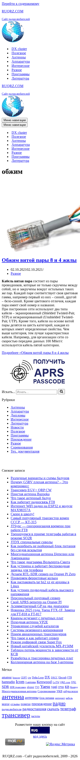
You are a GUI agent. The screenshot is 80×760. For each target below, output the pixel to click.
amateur (7, 677)
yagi (54, 687)
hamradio (8, 682)
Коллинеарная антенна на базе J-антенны (42, 662)
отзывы (15, 704)
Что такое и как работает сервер (35, 638)
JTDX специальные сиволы (32, 542)
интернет (60, 698)
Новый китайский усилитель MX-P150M (42, 646)
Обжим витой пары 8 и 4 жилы (39, 260)
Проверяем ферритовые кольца (34, 578)
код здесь (40, 736)
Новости (17, 427)
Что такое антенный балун (31, 498)
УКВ (59, 691)
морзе (6, 704)
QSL (73, 682)
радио (59, 703)
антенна (13, 696)
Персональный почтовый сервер (35, 598)
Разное (17, 70)
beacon (16, 677)
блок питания (46, 698)
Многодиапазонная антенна (19, 691)
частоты (35, 716)
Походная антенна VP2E (29, 622)
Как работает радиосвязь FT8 (33, 502)
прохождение (42, 704)
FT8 (69, 677)
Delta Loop (38, 677)
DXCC (54, 677)
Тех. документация (25, 451)
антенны (31, 698)
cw (29, 677)
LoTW (56, 682)
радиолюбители (12, 709)
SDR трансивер (18, 687)
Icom (20, 681)
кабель (69, 698)
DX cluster (19, 49)
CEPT (24, 677)
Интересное (21, 66)
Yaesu (45, 686)
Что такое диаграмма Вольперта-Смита (40, 562)
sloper (30, 687)
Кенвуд (74, 687)
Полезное (19, 53)
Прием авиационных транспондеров (38, 634)
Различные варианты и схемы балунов (40, 478)
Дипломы (18, 415)
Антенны (19, 57)
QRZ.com (65, 682)
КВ (67, 687)
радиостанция (34, 709)
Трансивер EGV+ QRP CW (31, 490)
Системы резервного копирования (37, 630)
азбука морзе (70, 691)
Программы (21, 74)
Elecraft (62, 677)
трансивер (16, 714)
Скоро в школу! (22, 514)
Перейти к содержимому (20, 4)
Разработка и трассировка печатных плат (42, 658)
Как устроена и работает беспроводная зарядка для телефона (40, 568)
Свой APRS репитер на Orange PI (36, 602)
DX (47, 677)
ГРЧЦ (61, 687)
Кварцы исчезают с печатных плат (37, 618)
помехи (26, 704)
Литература (20, 78)
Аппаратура (21, 61)
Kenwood (44, 682)
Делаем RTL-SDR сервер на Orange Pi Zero (43, 574)
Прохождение (21, 439)
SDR (5, 687)
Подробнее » (35, 353)
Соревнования (22, 447)
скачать (53, 709)
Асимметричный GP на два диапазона (40, 606)
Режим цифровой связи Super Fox (36, 642)
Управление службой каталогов (35, 626)
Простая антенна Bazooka (30, 494)
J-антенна (30, 682)
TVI (37, 687)
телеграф (68, 708)
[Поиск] (61, 391)
